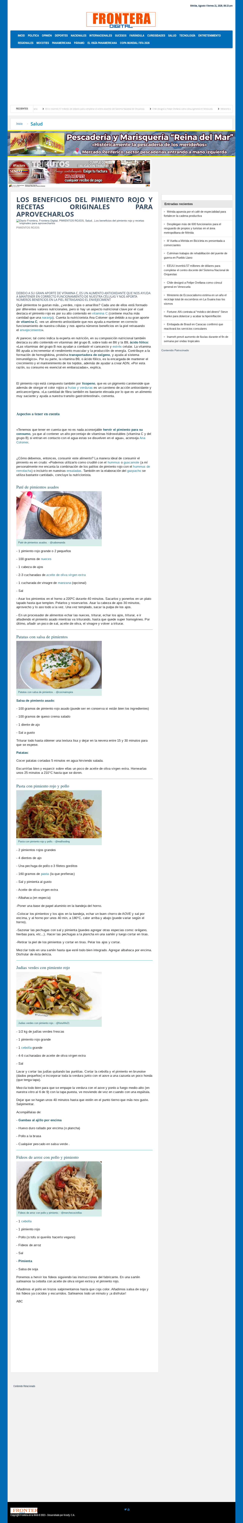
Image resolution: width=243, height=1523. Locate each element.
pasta (45, 874)
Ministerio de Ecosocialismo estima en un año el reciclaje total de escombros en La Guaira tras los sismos (195, 299)
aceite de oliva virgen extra (66, 575)
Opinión (47, 35)
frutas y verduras (80, 387)
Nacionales (78, 35)
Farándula (136, 35)
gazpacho (134, 471)
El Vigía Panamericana (102, 43)
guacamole (131, 462)
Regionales (25, 43)
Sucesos (120, 35)
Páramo (79, 43)
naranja (47, 317)
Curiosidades (156, 35)
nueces (46, 559)
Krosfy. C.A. (69, 1515)
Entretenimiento (209, 35)
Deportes (61, 35)
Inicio (22, 35)
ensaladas (74, 471)
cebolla (26, 1047)
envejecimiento (31, 330)
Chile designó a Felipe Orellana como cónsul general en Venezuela (146, 108)
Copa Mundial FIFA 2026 (135, 43)
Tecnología (187, 35)
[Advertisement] (121, 76)
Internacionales (100, 35)
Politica (33, 35)
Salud (172, 35)
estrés (117, 346)
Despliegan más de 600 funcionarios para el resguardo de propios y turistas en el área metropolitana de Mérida (192, 228)
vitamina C (100, 313)
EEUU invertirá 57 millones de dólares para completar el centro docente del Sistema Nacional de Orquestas (58, 108)
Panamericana (61, 43)
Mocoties (42, 43)
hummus (114, 462)
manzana (64, 583)
